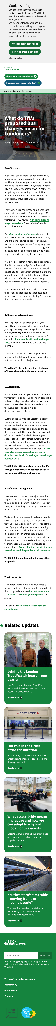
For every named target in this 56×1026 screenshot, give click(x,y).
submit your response (31, 594)
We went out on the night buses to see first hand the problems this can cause (28, 548)
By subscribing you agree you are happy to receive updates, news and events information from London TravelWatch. (26, 964)
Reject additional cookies (25, 51)
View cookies (15, 58)
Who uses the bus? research (23, 234)
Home (6, 91)
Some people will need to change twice (26, 341)
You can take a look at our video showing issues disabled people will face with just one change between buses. (28, 453)
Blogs (15, 91)
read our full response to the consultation (25, 607)
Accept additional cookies (25, 43)
